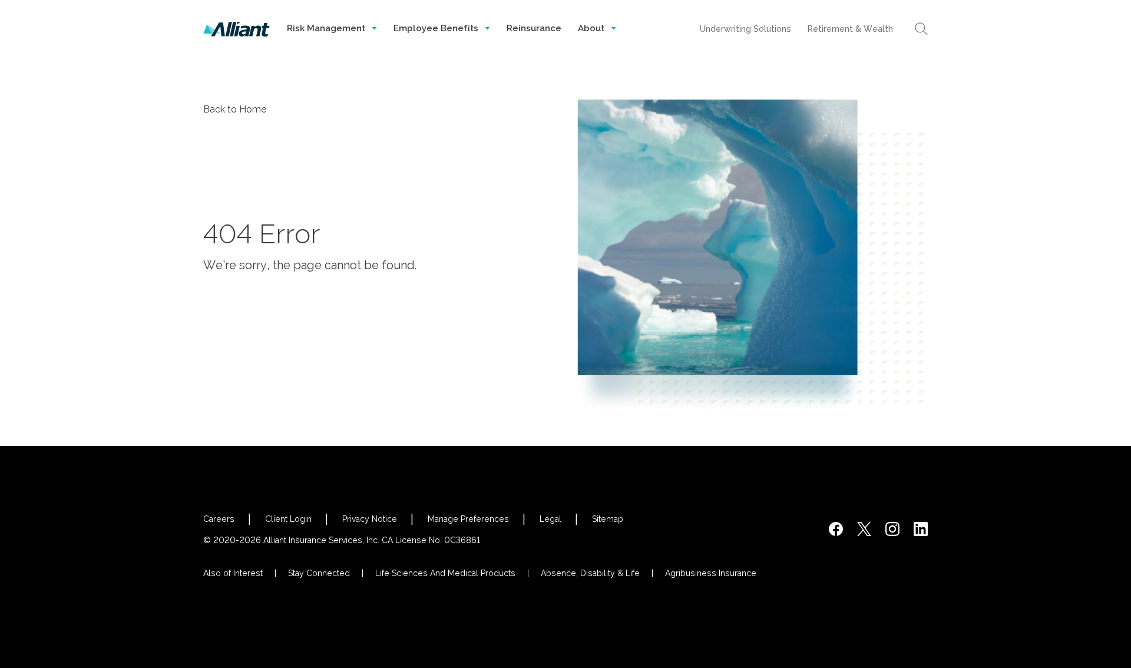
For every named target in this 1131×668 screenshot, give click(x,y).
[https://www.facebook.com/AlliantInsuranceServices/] (836, 529)
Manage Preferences (468, 519)
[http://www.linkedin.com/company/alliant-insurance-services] (921, 529)
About (592, 28)
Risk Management (327, 28)
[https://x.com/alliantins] (864, 529)
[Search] (921, 28)
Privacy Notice (369, 519)
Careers (218, 519)
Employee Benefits (437, 28)
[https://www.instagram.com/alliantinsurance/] (892, 529)
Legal (550, 519)
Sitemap (607, 519)
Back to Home (235, 109)
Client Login (288, 519)
